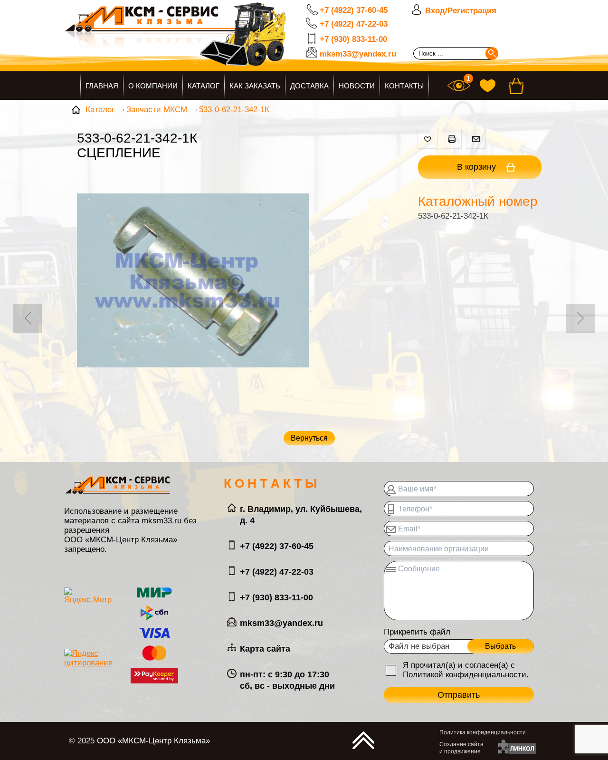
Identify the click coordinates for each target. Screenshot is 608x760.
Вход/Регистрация (460, 10)
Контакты (404, 86)
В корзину (477, 167)
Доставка (309, 86)
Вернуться (309, 438)
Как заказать (254, 86)
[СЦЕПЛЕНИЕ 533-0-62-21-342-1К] (193, 281)
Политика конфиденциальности (482, 732)
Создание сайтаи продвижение (461, 748)
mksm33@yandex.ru (358, 53)
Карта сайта (265, 649)
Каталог (203, 86)
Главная (102, 86)
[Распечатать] (451, 138)
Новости (357, 86)
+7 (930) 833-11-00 (353, 39)
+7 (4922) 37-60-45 (354, 10)
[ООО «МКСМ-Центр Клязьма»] (206, 41)
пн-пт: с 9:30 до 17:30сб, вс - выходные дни (287, 680)
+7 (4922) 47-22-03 (354, 24)
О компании (153, 86)
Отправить (458, 695)
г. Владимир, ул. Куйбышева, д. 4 (301, 514)
